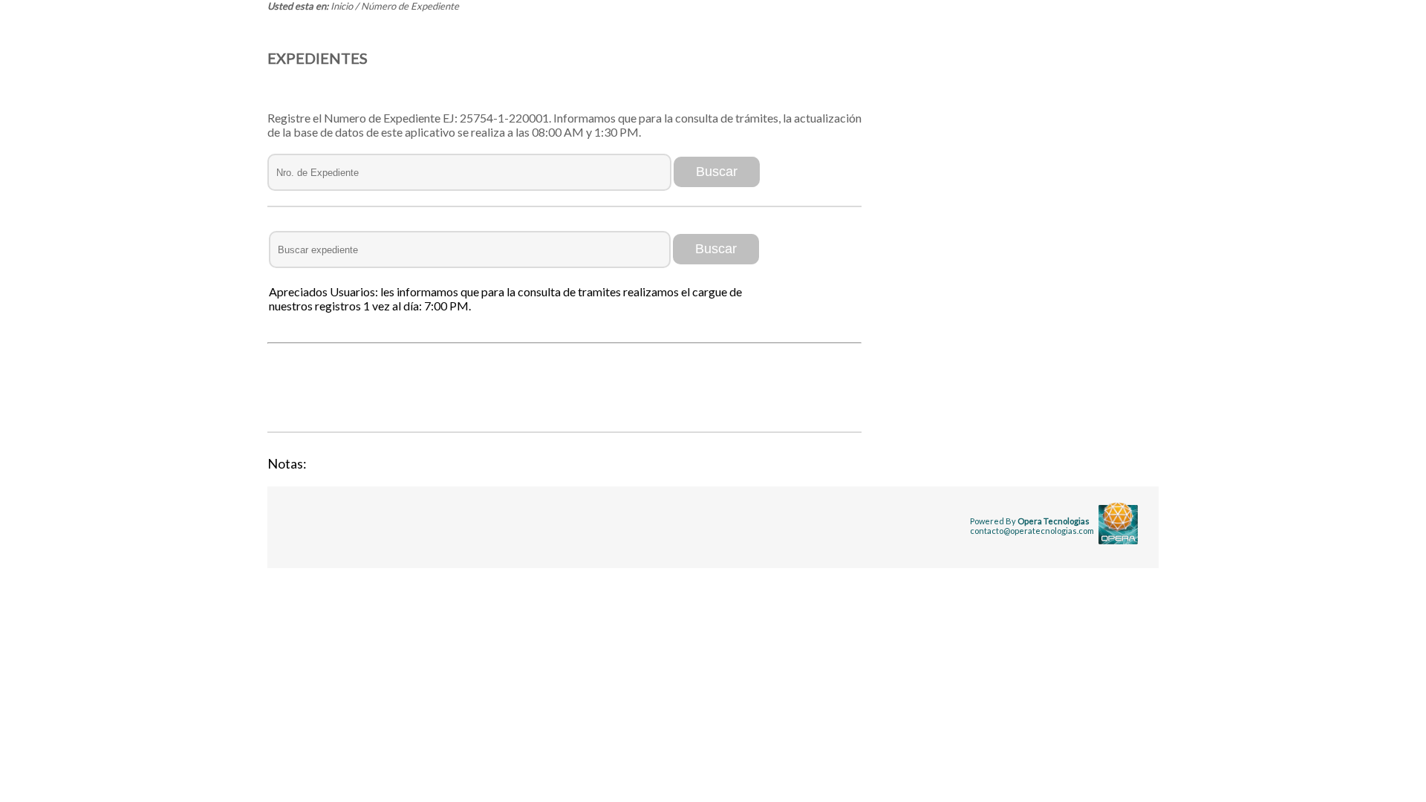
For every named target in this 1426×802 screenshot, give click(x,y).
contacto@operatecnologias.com (1032, 530)
